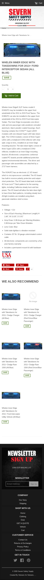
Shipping (22, 503)
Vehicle (23, 527)
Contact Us (22, 540)
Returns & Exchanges (23, 543)
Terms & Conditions (23, 550)
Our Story (23, 500)
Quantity (5, 85)
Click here (22, 26)
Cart (40, 3)
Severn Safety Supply (25, 571)
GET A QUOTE (23, 523)
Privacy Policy (23, 547)
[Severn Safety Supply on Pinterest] (28, 561)
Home (4, 28)
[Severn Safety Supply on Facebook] (22, 561)
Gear (23, 520)
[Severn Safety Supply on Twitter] (15, 561)
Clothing (23, 516)
